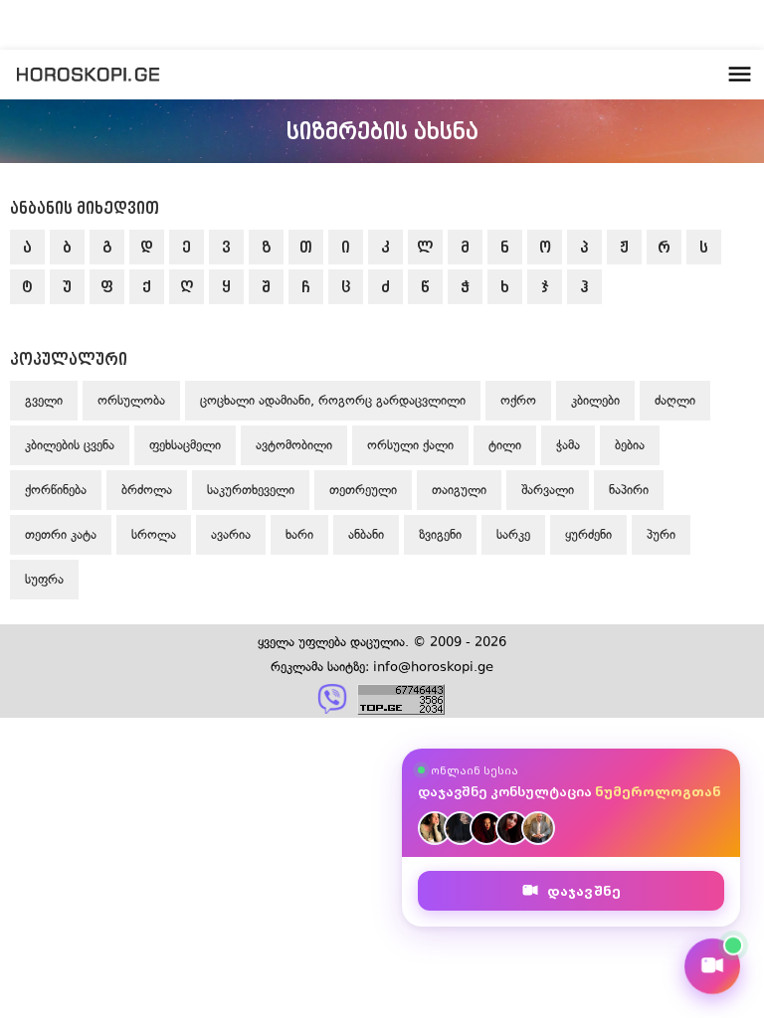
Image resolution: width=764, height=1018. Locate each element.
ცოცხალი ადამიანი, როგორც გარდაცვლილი (333, 400)
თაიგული (459, 489)
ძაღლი (675, 400)
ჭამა (568, 444)
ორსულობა (131, 400)
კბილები (595, 400)
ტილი (504, 444)
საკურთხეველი (250, 489)
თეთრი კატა (60, 534)
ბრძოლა (146, 489)
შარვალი (547, 489)
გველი (44, 400)
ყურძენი (588, 534)
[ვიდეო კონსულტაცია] (712, 966)
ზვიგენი (440, 534)
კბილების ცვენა (69, 444)
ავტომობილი (294, 444)
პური (661, 534)
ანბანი (366, 534)
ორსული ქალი (410, 444)
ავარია (231, 534)
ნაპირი (629, 489)
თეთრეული (363, 489)
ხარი (299, 534)
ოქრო (518, 400)
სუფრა (44, 579)
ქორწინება (56, 489)
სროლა (153, 534)
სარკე (513, 534)
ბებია (630, 444)
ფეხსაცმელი (185, 444)
